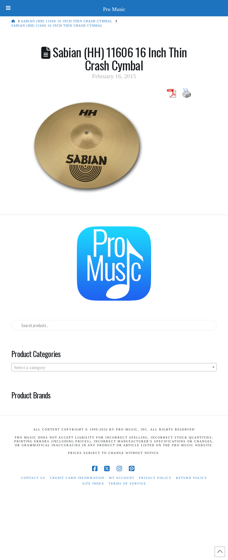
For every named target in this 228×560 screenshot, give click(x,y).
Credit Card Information (77, 477)
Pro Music (114, 9)
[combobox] (113, 367)
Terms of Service (127, 483)
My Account (121, 477)
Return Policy (191, 477)
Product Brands (30, 394)
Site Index (93, 483)
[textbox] (114, 367)
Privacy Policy (155, 477)
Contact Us (33, 477)
